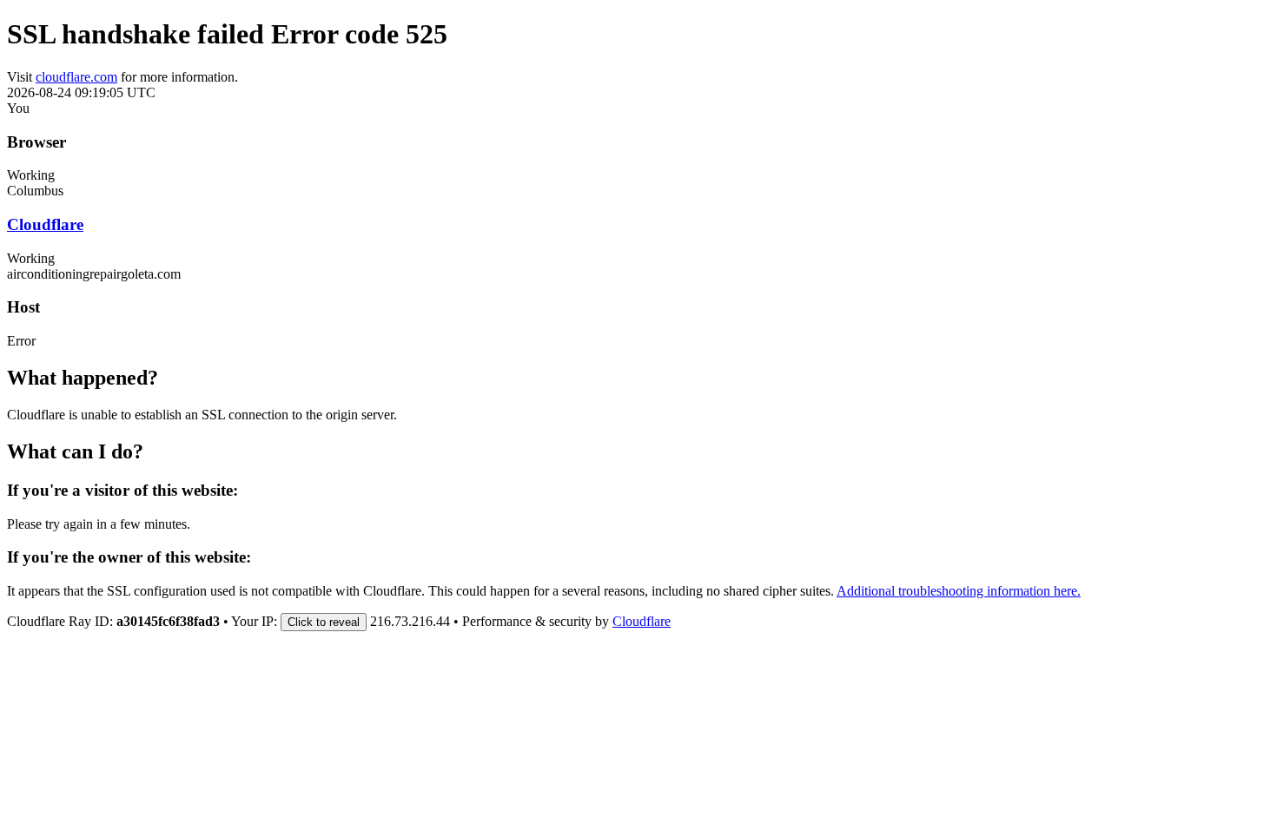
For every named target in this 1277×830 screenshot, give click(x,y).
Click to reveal (324, 622)
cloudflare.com (76, 76)
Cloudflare (45, 224)
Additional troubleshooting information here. (959, 590)
